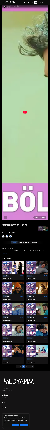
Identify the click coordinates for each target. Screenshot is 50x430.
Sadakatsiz (4, 428)
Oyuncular (4, 407)
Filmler (3, 402)
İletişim (3, 409)
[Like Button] (7, 236)
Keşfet (3, 405)
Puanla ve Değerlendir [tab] (24, 242)
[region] (15, 421)
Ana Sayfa (4, 397)
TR (35, 2)
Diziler (3, 400)
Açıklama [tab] (14, 242)
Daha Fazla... (5, 253)
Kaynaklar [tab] (34, 242)
